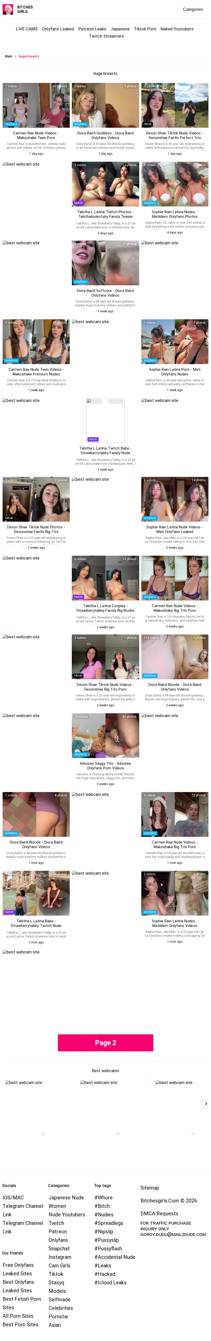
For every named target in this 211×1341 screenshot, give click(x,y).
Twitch (56, 1223)
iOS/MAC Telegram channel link (23, 1206)
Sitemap (149, 1188)
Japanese (120, 28)
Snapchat (59, 1248)
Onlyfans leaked (58, 28)
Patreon (58, 1231)
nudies (105, 1214)
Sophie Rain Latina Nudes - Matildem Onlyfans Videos (175, 923)
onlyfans (11, 124)
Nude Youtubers (67, 1214)
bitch (104, 1206)
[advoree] (105, 735)
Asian (55, 1325)
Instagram (60, 1257)
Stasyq (56, 1282)
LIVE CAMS (27, 28)
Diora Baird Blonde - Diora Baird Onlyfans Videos (174, 687)
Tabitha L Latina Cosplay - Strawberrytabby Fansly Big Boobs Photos (105, 610)
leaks (104, 1265)
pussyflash (110, 1248)
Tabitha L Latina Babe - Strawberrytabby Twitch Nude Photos (36, 926)
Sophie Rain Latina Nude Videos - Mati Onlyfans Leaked (174, 529)
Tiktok (56, 1274)
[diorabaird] (105, 105)
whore (105, 1197)
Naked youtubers (177, 28)
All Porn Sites (18, 1316)
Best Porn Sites (20, 1324)
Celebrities (61, 1308)
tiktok (148, 124)
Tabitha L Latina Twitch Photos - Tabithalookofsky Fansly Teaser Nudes (105, 217)
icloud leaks (112, 1282)
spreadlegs (110, 1223)
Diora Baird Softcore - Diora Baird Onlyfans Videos (105, 293)
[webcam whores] (41, 1134)
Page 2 (105, 1043)
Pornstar (58, 1316)
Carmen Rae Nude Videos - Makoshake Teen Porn (36, 135)
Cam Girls (59, 1265)
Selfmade (60, 1299)
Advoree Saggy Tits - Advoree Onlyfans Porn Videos (105, 765)
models (57, 1291)
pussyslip (108, 1240)
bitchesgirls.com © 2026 (168, 1201)
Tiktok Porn (145, 28)
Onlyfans (58, 1240)
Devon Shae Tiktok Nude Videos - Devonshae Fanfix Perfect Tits (174, 135)
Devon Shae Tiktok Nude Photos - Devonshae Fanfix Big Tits (36, 529)
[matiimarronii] (174, 184)
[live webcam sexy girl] (41, 1102)
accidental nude (116, 1257)
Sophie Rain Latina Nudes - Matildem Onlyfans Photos (175, 214)
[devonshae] (174, 105)
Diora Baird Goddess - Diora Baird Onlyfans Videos (105, 135)
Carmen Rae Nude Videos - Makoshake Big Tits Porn (175, 608)
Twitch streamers (106, 36)
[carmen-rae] (36, 105)
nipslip (105, 1231)
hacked (106, 1274)
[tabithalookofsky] (105, 184)
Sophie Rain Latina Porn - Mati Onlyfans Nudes (174, 371)
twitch (78, 203)
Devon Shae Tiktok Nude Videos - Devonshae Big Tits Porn (105, 687)
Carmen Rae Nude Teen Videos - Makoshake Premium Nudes (36, 371)
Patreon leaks (92, 28)
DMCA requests (159, 1213)
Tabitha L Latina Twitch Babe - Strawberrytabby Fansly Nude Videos (105, 453)
